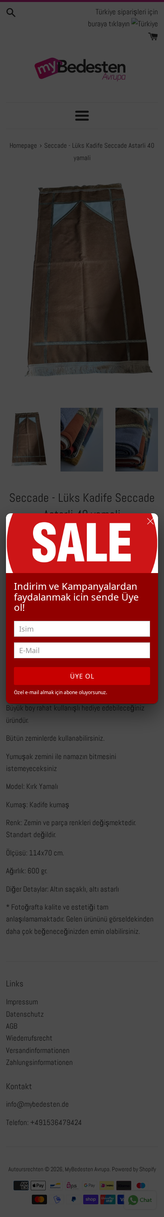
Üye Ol (82, 676)
